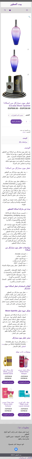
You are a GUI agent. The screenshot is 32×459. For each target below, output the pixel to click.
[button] (5, 10)
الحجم (28, 115)
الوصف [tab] (25, 138)
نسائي (24, 132)
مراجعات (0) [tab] (23, 142)
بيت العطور (16, 4)
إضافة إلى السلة (16, 121)
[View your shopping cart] (10, 10)
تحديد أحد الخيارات (24, 382)
